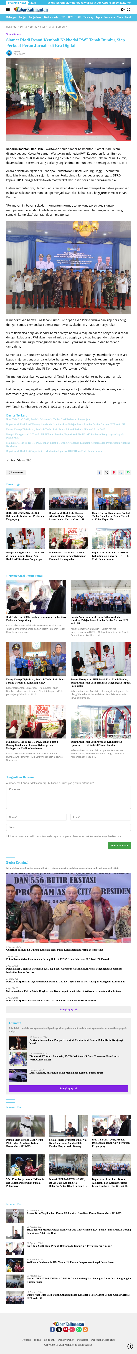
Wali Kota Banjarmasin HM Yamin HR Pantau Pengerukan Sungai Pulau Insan (25, 1182)
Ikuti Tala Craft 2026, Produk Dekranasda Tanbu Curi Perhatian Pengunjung (48, 419)
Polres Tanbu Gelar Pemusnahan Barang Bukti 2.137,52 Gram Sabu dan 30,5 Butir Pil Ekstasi (57, 959)
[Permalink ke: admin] (9, 52)
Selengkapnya (67, 1009)
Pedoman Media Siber (103, 1339)
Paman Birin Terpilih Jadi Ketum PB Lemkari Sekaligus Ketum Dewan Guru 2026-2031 (24, 1143)
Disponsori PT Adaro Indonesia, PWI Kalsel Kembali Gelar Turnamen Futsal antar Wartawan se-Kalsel (74, 1058)
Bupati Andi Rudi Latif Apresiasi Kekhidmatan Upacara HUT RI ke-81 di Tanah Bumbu (54, 451)
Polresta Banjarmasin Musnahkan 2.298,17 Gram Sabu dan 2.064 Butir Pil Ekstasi (51, 1000)
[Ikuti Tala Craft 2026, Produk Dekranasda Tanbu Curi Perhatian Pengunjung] (25, 499)
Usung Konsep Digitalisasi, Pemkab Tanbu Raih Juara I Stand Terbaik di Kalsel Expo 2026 (55, 429)
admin (17, 51)
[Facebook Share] (99, 472)
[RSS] (85, 1330)
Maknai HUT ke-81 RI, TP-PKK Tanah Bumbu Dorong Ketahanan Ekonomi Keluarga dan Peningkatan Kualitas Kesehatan (68, 444)
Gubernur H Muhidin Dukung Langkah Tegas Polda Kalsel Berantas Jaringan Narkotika (54, 949)
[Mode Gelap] (123, 10)
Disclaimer (82, 1339)
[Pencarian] (129, 10)
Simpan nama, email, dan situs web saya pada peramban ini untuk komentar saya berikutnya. (65, 836)
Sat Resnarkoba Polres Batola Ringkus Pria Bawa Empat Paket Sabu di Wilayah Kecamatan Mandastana (63, 991)
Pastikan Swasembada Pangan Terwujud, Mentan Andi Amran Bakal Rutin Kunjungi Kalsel (76, 1042)
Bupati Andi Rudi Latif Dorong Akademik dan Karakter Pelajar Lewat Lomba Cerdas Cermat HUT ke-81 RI (65, 424)
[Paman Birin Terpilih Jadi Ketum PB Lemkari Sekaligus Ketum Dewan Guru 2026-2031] (25, 1126)
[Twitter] (59, 1330)
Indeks (37, 1339)
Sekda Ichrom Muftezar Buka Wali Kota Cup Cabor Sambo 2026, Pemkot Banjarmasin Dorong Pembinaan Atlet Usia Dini (68, 1143)
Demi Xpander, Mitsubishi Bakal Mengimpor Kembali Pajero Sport (66, 1072)
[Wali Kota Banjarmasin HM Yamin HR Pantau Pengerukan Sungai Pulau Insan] (25, 1165)
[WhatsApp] (79, 1330)
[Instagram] (72, 1330)
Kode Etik (49, 1339)
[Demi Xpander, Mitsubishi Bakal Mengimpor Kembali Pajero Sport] (18, 1075)
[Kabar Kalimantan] (30, 9)
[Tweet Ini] (106, 472)
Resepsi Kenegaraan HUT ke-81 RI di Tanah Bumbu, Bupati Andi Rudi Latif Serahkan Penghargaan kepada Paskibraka (65, 436)
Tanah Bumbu (13, 34)
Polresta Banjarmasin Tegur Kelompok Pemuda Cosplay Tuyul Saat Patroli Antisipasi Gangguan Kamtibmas (65, 981)
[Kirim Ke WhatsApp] (128, 472)
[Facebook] (52, 1330)
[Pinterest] (65, 1330)
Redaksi (26, 1339)
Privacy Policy (66, 1339)
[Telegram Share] (121, 472)
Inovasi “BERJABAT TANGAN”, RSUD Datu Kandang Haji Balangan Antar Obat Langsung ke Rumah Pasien (68, 1183)
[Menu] (8, 9)
